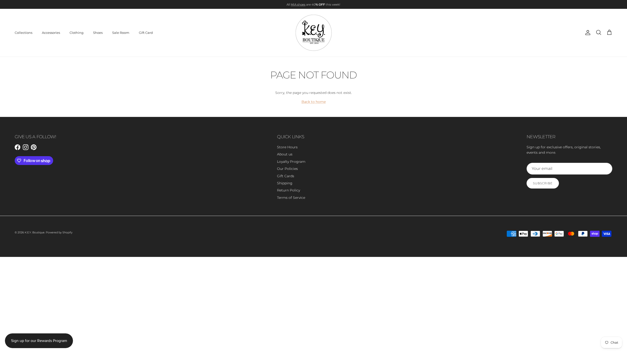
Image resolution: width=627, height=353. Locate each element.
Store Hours (287, 147)
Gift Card (146, 33)
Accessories (51, 33)
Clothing (77, 33)
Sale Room (120, 33)
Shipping (284, 183)
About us (284, 154)
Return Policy (288, 190)
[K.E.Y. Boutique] (314, 33)
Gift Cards (285, 176)
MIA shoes (298, 4)
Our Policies (287, 168)
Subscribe (543, 183)
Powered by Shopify (59, 232)
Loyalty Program (291, 161)
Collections (23, 33)
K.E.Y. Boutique (35, 232)
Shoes (98, 33)
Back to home (313, 102)
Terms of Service (291, 197)
